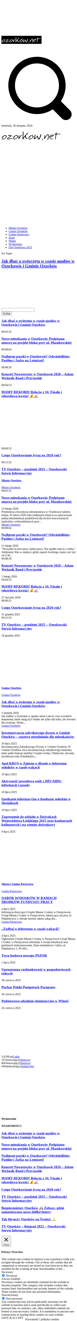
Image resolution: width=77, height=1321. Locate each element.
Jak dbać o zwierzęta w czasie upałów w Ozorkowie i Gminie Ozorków (37, 263)
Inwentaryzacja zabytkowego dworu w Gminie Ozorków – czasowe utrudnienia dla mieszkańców (37, 735)
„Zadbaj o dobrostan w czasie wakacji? (30, 929)
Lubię (16, 1056)
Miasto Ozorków (11, 480)
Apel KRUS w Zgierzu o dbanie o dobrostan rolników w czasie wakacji (34, 765)
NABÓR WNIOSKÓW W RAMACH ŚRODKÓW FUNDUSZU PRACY (29, 900)
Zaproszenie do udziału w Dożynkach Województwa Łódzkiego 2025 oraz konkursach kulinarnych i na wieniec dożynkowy (36, 820)
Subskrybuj (27, 1066)
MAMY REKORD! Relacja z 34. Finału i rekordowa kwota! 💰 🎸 (31, 394)
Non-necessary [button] (9, 1294)
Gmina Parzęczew (11, 891)
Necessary (11, 1275)
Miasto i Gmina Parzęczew (17, 884)
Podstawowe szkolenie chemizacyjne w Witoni (34, 1001)
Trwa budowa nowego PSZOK (24, 955)
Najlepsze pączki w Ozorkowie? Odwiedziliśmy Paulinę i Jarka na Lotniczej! (32, 297)
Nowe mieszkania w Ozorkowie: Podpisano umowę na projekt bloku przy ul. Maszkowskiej (33, 279)
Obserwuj (24, 1059)
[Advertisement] (38, 184)
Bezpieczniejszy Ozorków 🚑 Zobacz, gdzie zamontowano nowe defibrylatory (32, 1210)
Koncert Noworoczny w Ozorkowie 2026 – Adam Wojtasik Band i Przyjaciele (37, 376)
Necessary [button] (7, 1272)
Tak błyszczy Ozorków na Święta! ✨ (28, 1219)
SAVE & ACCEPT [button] (12, 1317)
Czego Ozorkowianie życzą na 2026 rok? (31, 455)
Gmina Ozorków (11, 688)
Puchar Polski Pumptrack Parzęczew (28, 987)
